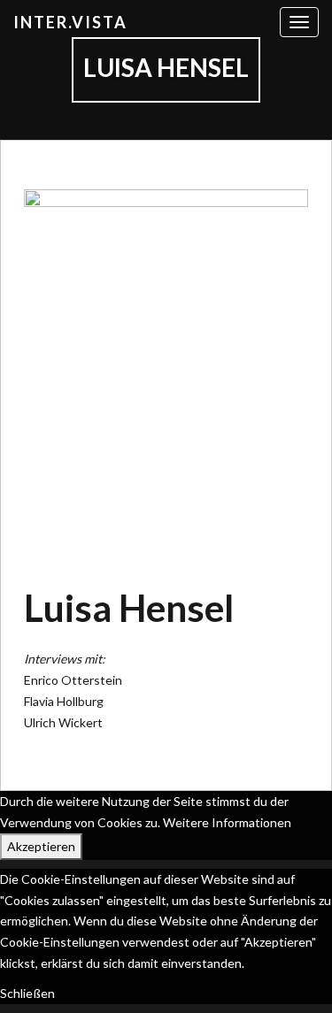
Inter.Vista (70, 22)
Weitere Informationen (227, 822)
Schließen (27, 993)
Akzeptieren (41, 846)
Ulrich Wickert (63, 722)
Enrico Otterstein (73, 679)
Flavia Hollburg (64, 701)
